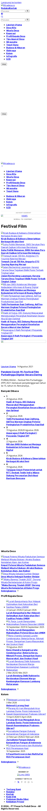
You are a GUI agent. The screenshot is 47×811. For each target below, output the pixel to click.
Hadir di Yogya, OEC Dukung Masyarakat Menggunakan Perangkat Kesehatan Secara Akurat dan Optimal (22, 324)
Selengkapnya (8, 591)
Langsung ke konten (11, 2)
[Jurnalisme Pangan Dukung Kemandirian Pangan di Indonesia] (26, 734)
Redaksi (5, 8)
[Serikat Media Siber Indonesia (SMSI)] (23, 775)
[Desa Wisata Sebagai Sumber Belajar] (20, 573)
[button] (28, 11)
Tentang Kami (13, 789)
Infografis (11, 205)
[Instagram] (25, 782)
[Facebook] (15, 782)
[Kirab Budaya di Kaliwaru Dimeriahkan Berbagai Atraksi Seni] (23, 235)
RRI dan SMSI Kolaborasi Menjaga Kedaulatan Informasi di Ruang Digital (23, 447)
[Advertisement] (23, 89)
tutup (4, 64)
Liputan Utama (14, 171)
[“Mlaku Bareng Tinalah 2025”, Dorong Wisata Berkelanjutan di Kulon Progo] (23, 582)
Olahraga (11, 199)
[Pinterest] (22, 782)
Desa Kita (11, 174)
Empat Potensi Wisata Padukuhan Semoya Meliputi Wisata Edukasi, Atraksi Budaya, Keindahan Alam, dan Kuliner (23, 568)
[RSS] (32, 782)
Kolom (9, 202)
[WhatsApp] (29, 782)
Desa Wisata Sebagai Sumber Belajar (20, 576)
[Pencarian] (2, 16)
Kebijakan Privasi (15, 801)
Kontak (13, 8)
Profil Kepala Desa (15, 182)
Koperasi (11, 180)
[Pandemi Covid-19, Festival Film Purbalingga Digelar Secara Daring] (23, 341)
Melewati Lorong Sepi (17, 705)
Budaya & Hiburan (15, 196)
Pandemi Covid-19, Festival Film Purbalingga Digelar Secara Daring (21, 373)
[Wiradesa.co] (8, 5)
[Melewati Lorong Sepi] (18, 699)
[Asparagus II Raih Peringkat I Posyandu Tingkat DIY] (23, 333)
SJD (8, 207)
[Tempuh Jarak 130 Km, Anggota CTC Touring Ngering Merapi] (23, 258)
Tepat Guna (12, 191)
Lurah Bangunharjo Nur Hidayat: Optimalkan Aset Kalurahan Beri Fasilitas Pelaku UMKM (23, 616)
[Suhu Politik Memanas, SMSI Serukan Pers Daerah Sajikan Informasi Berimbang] (23, 247)
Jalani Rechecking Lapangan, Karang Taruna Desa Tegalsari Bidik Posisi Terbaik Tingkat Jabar (23, 279)
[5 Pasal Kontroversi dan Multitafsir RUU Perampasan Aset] (26, 748)
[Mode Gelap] (2, 14)
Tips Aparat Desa (15, 185)
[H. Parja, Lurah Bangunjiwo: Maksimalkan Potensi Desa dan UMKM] (26, 624)
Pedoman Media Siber (17, 799)
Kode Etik (11, 797)
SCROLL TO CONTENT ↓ (23, 219)
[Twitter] (18, 782)
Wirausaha (11, 188)
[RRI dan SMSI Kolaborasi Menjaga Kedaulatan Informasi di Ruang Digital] (23, 287)
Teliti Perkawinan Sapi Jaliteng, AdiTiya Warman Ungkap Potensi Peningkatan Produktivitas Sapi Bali (21, 307)
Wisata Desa (12, 177)
